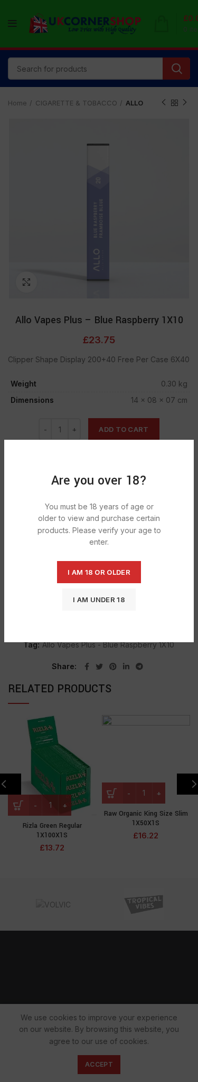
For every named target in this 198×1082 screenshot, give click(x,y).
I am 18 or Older (99, 572)
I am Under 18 (99, 599)
